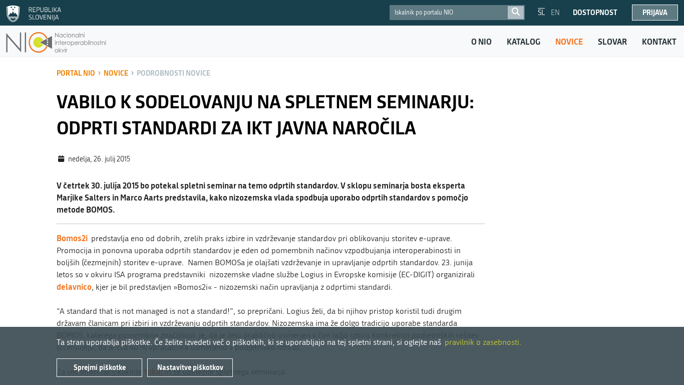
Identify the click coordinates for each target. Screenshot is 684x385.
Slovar (612, 42)
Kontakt (659, 42)
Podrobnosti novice (173, 73)
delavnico (74, 286)
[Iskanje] (516, 12)
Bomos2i (73, 238)
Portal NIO (76, 73)
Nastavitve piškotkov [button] (190, 367)
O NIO (481, 42)
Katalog (523, 42)
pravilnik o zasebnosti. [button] (483, 342)
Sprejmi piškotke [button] (100, 367)
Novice (569, 42)
